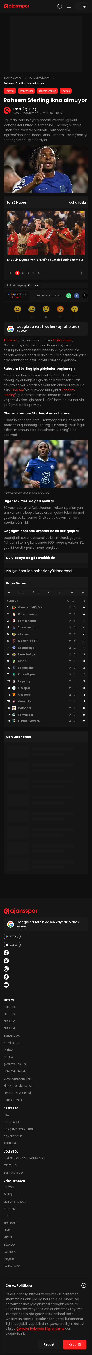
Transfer (9, 90)
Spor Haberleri (13, 77)
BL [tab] (83, 592)
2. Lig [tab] (36, 592)
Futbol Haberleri (39, 77)
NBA (6, 1115)
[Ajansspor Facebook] (6, 952)
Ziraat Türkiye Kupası (18, 1086)
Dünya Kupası (13, 1100)
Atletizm (9, 1209)
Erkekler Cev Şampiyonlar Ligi (24, 1158)
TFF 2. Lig (9, 1021)
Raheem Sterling (47, 90)
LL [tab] (60, 592)
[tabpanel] (46, 661)
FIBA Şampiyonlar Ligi (18, 1129)
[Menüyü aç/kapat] (68, 6)
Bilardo (9, 1244)
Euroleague (12, 1122)
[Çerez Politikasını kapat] (83, 1285)
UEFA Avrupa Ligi (15, 1071)
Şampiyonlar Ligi (15, 1064)
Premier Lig (11, 1043)
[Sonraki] (81, 273)
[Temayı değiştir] (81, 6)
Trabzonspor (26, 90)
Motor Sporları (15, 1202)
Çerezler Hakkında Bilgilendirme (40, 1328)
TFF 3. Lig (9, 1028)
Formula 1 (10, 1252)
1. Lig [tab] (21, 592)
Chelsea (65, 90)
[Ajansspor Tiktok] (6, 977)
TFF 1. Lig (9, 1014)
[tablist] (46, 592)
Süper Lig (10, 1007)
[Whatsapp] (68, 295)
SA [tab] (71, 592)
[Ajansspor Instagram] (6, 969)
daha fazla (77, 202)
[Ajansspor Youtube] (6, 985)
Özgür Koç (29, 109)
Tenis (7, 1230)
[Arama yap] (60, 6)
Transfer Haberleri (17, 1093)
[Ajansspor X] (6, 960)
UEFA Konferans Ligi (17, 1078)
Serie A (8, 1057)
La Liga (8, 1050)
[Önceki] (11, 273)
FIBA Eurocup (13, 1136)
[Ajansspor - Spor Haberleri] (16, 6)
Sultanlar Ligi (13, 1172)
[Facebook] (76, 295)
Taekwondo (12, 1266)
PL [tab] (49, 592)
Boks (7, 1216)
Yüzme (8, 1237)
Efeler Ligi (10, 1165)
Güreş (8, 1194)
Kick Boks (10, 1223)
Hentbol (9, 1187)
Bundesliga (12, 1036)
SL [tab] (8, 592)
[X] (85, 295)
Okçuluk (9, 1259)
